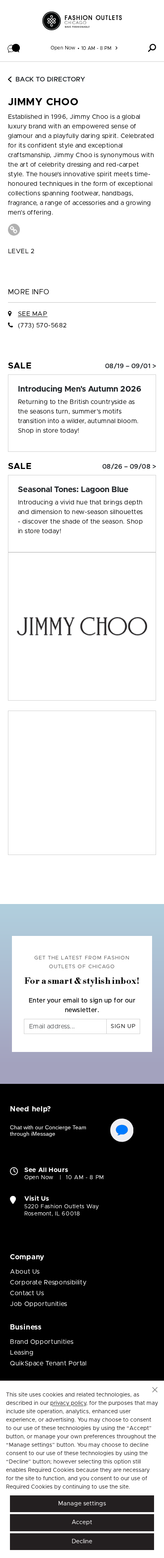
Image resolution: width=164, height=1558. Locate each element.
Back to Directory (50, 79)
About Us (25, 1271)
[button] (14, 48)
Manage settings (82, 1504)
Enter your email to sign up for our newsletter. (82, 1005)
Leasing (21, 1352)
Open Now (63, 47)
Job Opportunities (38, 1304)
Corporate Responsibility (48, 1282)
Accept (82, 1522)
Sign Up (123, 1026)
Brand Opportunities (41, 1342)
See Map (32, 314)
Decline (82, 1541)
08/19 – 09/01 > (130, 366)
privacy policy (68, 1403)
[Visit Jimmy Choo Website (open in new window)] (14, 230)
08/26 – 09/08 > (129, 466)
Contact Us (27, 1293)
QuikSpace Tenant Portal (48, 1363)
